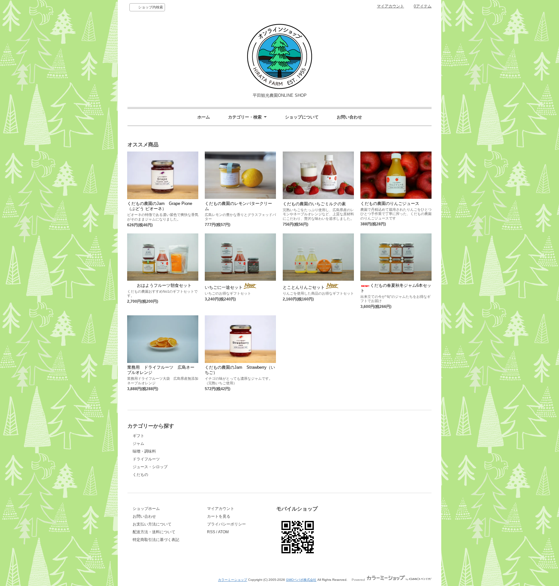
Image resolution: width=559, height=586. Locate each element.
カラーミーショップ (232, 579)
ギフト (138, 436)
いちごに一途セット (224, 287)
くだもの (140, 474)
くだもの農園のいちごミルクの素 (314, 203)
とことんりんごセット (304, 287)
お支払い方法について (152, 524)
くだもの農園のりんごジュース (389, 203)
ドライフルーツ (146, 459)
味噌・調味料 (144, 451)
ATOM (223, 532)
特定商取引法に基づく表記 (156, 539)
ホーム (203, 117)
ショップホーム (146, 508)
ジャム (138, 443)
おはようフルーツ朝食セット (164, 285)
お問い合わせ (349, 117)
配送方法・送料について (154, 532)
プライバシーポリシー (226, 524)
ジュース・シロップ (150, 467)
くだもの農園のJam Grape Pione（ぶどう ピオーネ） (159, 206)
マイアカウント (390, 6)
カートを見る (218, 516)
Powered (359, 579)
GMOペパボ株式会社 (301, 579)
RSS (211, 532)
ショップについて (302, 117)
